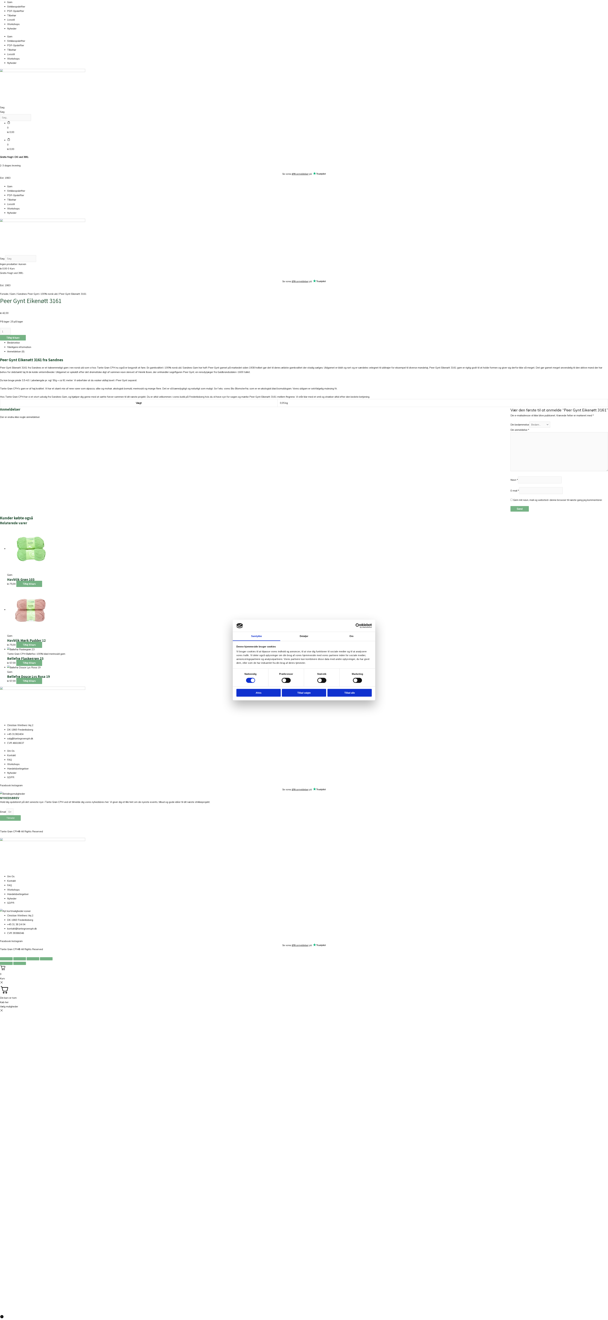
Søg (2, 107)
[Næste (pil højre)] (19, 963)
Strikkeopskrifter (16, 6)
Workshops (13, 24)
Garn (9, 2)
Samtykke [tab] (256, 636)
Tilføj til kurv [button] (29, 583)
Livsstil (11, 19)
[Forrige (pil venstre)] (6, 963)
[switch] (286, 680)
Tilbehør (11, 15)
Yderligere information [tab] (19, 347)
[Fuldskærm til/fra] (19, 958)
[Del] (33, 958)
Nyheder (11, 28)
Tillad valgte (304, 692)
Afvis (258, 692)
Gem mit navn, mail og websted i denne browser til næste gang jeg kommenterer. (557, 499)
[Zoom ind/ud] (6, 958)
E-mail (514, 490)
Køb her (4, 1002)
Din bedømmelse (519, 424)
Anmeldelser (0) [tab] (16, 351)
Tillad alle (349, 692)
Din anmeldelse (519, 429)
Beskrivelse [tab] (13, 342)
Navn (514, 480)
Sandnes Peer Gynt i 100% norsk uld (37, 293)
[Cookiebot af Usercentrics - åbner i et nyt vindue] (358, 625)
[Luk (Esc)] (46, 958)
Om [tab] (351, 636)
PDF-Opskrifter (15, 11)
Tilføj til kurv (12, 337)
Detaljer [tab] (304, 636)
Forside (4, 293)
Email (3, 811)
